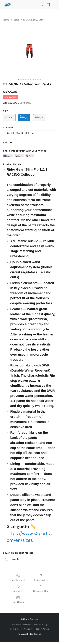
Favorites (18, 591)
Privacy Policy (40, 624)
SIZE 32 (9, 117)
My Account (18, 580)
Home (6, 19)
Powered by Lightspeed (29, 634)
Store (16, 19)
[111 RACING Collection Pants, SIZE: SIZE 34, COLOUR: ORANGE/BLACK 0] (29, 51)
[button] (7, 4)
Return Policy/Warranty (21, 628)
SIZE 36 (39, 117)
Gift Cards (18, 602)
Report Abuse (42, 628)
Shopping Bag (41, 591)
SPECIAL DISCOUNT (34, 19)
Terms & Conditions (21, 624)
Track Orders (41, 580)
